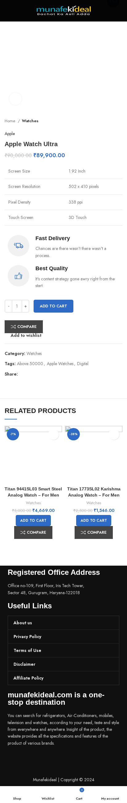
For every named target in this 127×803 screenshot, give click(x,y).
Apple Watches (60, 364)
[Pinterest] (48, 760)
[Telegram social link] (51, 374)
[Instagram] (32, 760)
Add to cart (53, 306)
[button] (33, 520)
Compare (27, 326)
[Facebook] (15, 760)
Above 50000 (30, 364)
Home (10, 121)
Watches (30, 121)
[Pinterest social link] (37, 374)
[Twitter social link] (30, 374)
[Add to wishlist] (53, 434)
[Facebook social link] (23, 374)
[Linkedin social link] (44, 374)
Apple (10, 134)
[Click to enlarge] (15, 99)
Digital (82, 364)
